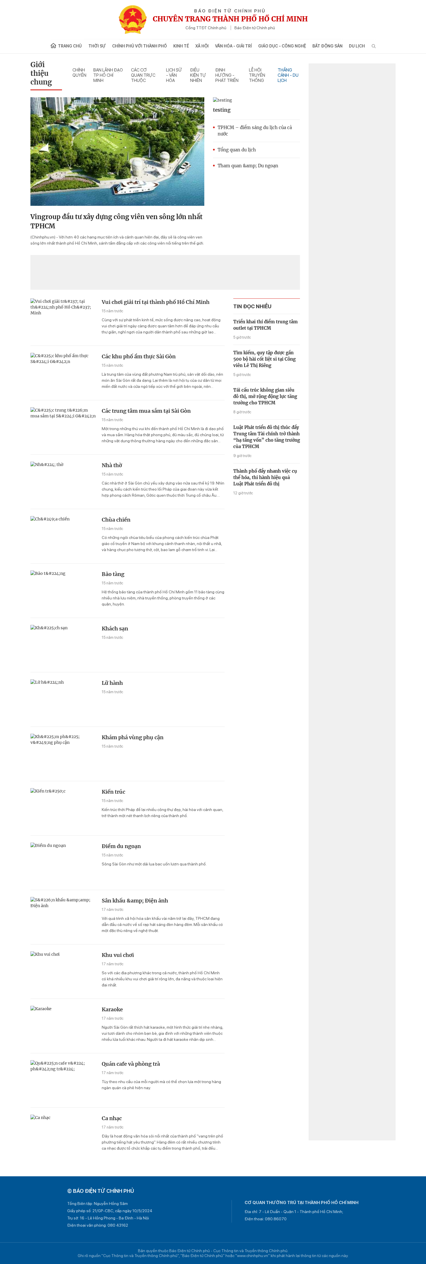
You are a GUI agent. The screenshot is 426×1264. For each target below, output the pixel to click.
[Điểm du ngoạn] (63, 863)
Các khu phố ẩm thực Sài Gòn (139, 356)
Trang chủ (70, 46)
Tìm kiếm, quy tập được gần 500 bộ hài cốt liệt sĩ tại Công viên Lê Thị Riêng (264, 359)
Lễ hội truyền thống (257, 75)
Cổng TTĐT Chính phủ (205, 27)
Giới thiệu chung (41, 73)
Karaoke (112, 1009)
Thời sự (97, 46)
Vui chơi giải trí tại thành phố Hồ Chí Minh (156, 302)
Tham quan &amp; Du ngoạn (248, 165)
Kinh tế (181, 46)
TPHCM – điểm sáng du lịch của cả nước (255, 131)
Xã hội (202, 46)
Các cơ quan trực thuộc (143, 75)
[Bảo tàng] (63, 591)
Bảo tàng (113, 574)
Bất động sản (327, 46)
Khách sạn (115, 628)
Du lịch (357, 46)
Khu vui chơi (118, 955)
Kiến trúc (113, 791)
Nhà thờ (112, 465)
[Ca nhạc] (63, 1135)
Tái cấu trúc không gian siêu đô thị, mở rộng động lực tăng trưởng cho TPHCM (265, 396)
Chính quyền (79, 72)
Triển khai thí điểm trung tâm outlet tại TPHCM (265, 325)
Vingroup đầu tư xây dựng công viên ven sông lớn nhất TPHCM (116, 221)
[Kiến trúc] (63, 809)
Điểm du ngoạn (121, 846)
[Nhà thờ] (63, 482)
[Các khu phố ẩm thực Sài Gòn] (63, 373)
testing (222, 110)
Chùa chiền (116, 519)
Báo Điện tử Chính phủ (254, 27)
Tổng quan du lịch (237, 150)
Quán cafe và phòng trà (131, 1064)
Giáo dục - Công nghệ (282, 46)
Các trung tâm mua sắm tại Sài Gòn (146, 411)
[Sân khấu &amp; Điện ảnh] (63, 917)
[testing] (256, 100)
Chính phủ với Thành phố (139, 46)
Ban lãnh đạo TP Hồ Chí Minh (108, 75)
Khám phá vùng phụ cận (132, 737)
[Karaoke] (63, 1026)
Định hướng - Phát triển (227, 75)
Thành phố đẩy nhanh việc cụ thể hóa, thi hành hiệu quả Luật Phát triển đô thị (265, 477)
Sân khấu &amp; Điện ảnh (135, 900)
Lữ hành (112, 683)
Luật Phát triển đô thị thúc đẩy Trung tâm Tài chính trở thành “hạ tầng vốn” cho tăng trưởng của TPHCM (266, 437)
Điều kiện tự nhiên (198, 75)
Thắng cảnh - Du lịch (288, 75)
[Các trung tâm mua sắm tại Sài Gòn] (63, 428)
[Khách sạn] (63, 645)
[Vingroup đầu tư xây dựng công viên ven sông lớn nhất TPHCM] (117, 151)
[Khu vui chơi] (63, 972)
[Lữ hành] (63, 700)
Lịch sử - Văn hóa (174, 75)
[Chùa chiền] (63, 536)
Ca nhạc (112, 1118)
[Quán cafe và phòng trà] (63, 1081)
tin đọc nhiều (252, 306)
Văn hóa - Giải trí (233, 46)
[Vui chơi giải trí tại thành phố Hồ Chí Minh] (63, 319)
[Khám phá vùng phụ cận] (63, 754)
